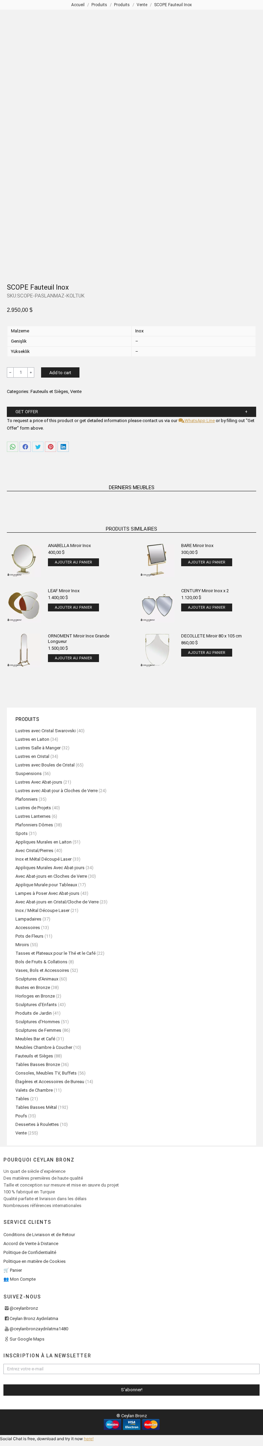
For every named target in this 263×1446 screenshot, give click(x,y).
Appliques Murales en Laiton (43, 842)
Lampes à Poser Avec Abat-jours (47, 893)
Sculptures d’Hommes (37, 1021)
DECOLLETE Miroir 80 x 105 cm (211, 635)
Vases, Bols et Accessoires (42, 970)
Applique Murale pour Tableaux (46, 884)
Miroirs (22, 944)
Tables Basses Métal (36, 1107)
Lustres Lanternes (33, 816)
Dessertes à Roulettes (37, 1124)
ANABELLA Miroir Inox (69, 545)
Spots (21, 833)
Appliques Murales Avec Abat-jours (50, 867)
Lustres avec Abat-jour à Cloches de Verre (56, 790)
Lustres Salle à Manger (38, 747)
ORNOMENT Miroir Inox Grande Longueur (78, 638)
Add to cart (60, 372)
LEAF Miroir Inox (63, 590)
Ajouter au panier (73, 562)
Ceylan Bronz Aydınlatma (34, 1318)
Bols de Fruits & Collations (41, 961)
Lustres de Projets (33, 807)
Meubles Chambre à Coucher (43, 1047)
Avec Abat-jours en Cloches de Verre (51, 876)
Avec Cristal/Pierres (34, 850)
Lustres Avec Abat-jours (38, 782)
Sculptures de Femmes (38, 1030)
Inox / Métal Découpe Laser (42, 910)
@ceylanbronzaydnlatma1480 (39, 1328)
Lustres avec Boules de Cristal (45, 765)
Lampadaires (28, 919)
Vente (76, 391)
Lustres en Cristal (32, 756)
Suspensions (28, 773)
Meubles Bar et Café (35, 1038)
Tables (22, 1098)
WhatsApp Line (199, 420)
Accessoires (27, 927)
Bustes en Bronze (32, 987)
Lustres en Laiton (32, 739)
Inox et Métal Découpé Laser (43, 859)
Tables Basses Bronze (37, 1064)
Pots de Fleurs (29, 936)
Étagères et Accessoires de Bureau (49, 1081)
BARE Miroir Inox (197, 545)
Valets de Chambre (34, 1090)
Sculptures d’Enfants (36, 1004)
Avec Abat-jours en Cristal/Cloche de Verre (57, 901)
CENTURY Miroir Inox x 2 (205, 590)
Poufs (21, 1115)
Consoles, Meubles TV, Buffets (46, 1073)
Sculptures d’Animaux (36, 978)
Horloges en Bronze (35, 996)
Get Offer (26, 411)
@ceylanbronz (24, 1308)
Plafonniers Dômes (34, 824)
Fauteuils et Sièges (49, 391)
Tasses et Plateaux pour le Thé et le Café (55, 953)
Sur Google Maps (27, 1339)
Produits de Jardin (33, 1013)
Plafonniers (26, 799)
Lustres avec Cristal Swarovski (45, 730)
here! (88, 1438)
